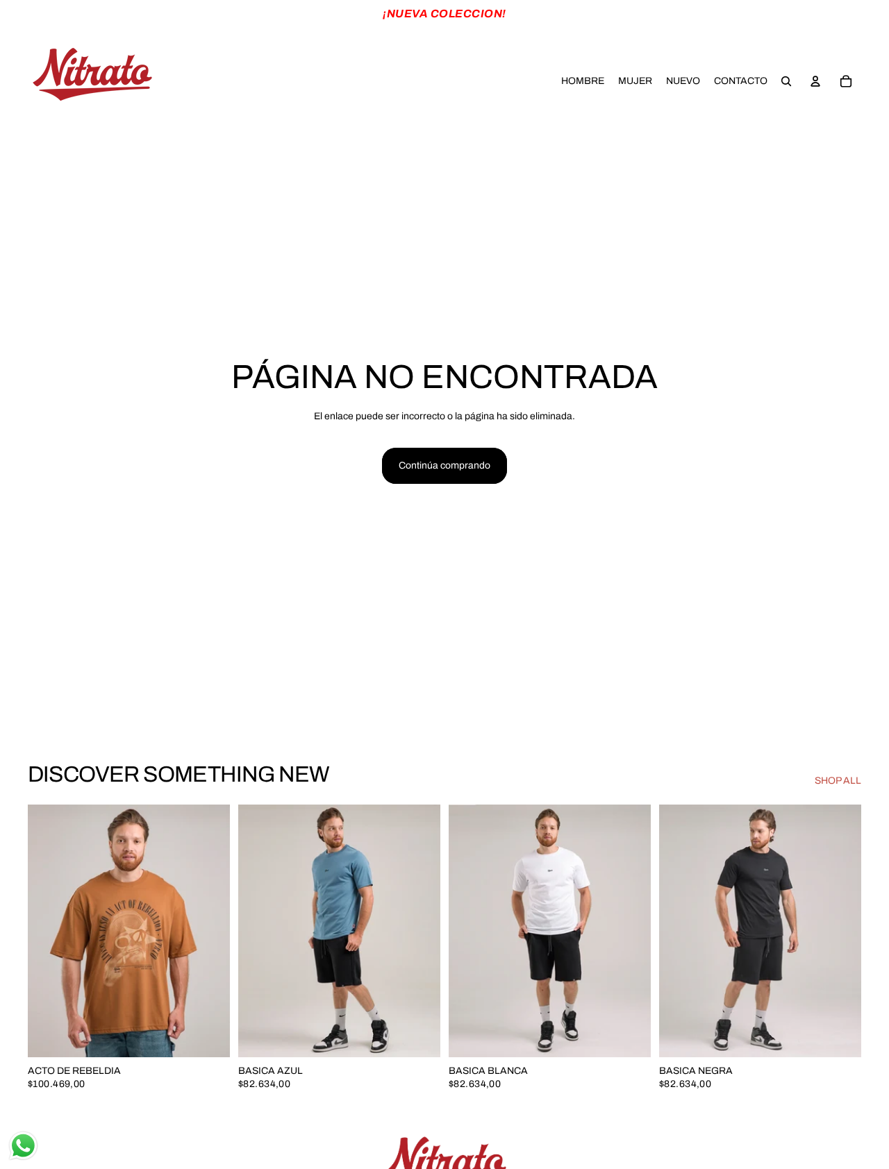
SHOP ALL (838, 780)
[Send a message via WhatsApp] (23, 1145)
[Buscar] (786, 81)
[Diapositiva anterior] (48, 931)
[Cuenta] (815, 81)
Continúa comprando (444, 465)
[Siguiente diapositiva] (209, 931)
